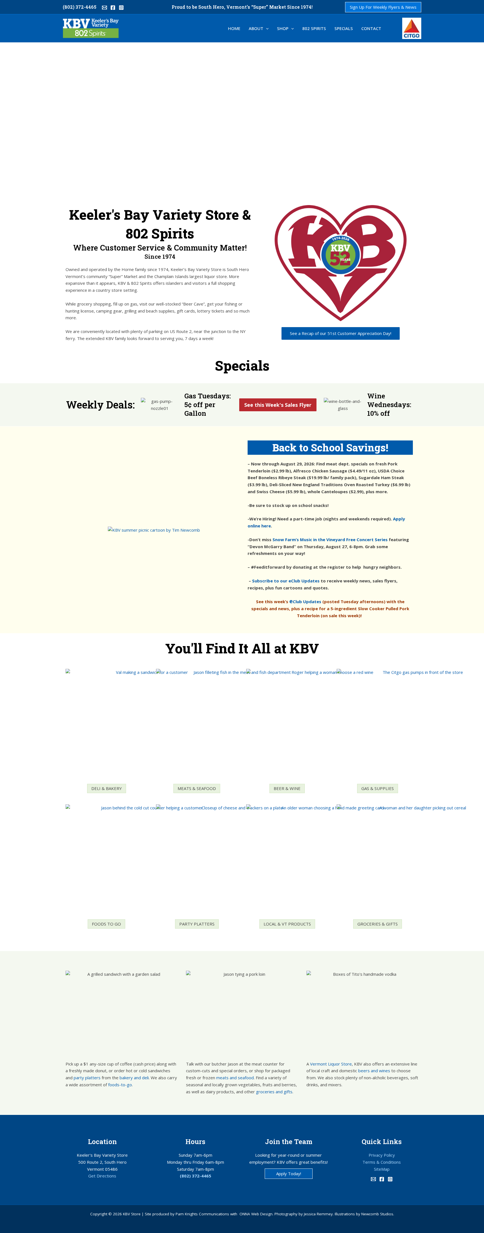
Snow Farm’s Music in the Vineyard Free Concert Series (330, 539)
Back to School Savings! (330, 447)
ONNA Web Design (256, 1213)
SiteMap (382, 1169)
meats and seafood (235, 1077)
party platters (87, 1077)
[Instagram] (121, 7)
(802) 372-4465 (79, 7)
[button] (383, 7)
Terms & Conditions (381, 1162)
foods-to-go (120, 1084)
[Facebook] (112, 7)
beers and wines (374, 1070)
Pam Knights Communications (202, 1213)
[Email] (373, 1179)
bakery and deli (134, 1077)
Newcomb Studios (377, 1213)
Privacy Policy (382, 1155)
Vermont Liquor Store (331, 1064)
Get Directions (102, 1176)
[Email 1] (104, 7)
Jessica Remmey (318, 1213)
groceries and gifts (274, 1091)
